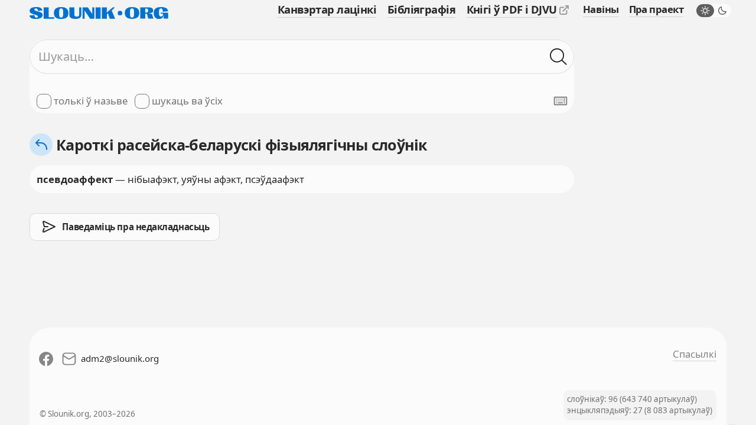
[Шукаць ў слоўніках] (558, 56)
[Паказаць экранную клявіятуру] (560, 101)
